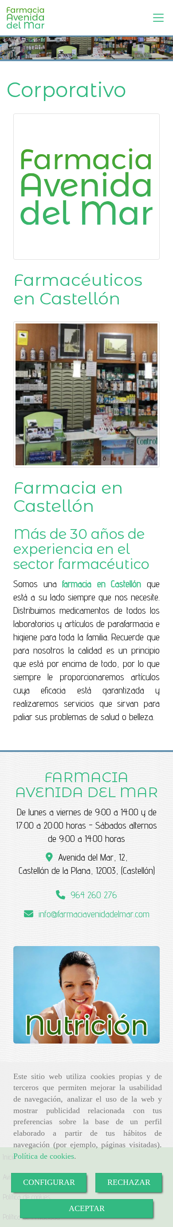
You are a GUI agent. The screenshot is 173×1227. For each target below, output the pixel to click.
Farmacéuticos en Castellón (77, 289)
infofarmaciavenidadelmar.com (94, 913)
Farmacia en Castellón (68, 497)
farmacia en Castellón (101, 583)
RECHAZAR (128, 1182)
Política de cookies (43, 1156)
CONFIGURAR (49, 1182)
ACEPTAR (87, 1208)
